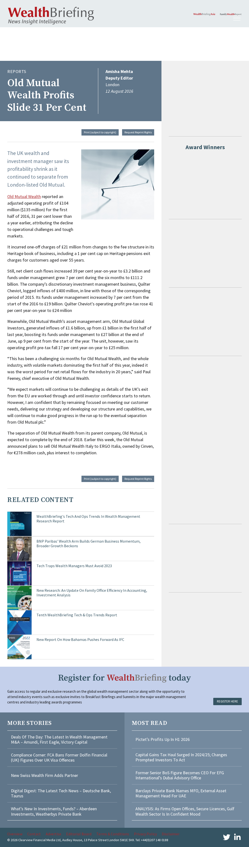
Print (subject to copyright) (100, 132)
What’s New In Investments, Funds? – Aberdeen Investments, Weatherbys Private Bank (54, 811)
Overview (14, 833)
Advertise (53, 833)
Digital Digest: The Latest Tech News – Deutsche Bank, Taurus (61, 793)
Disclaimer (170, 833)
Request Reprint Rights (138, 132)
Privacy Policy (145, 833)
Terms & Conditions (112, 833)
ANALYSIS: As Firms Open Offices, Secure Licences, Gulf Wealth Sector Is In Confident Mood (184, 811)
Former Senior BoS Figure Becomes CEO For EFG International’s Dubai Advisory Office (179, 775)
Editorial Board (78, 833)
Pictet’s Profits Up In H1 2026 (162, 739)
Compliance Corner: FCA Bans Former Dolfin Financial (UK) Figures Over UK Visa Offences (59, 757)
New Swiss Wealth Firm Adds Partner (44, 775)
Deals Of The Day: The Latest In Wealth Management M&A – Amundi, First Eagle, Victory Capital (59, 739)
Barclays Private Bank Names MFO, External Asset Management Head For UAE (180, 793)
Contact (34, 833)
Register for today (124, 678)
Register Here (227, 701)
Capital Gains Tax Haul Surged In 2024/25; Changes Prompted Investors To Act (181, 757)
